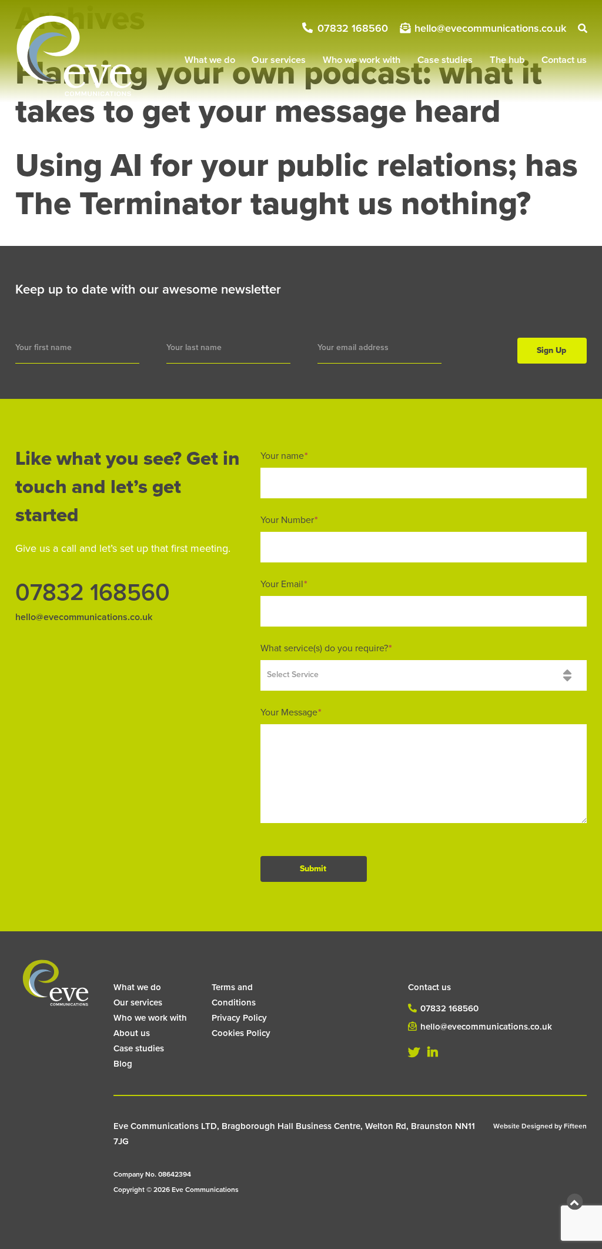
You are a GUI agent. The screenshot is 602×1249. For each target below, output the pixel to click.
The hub (507, 60)
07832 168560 (352, 28)
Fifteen (575, 1126)
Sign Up (551, 350)
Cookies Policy (241, 1033)
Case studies (445, 60)
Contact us (564, 60)
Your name (284, 456)
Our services (279, 60)
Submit (313, 869)
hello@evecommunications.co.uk (490, 28)
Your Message (291, 712)
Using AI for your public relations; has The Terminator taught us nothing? (296, 185)
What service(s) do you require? (326, 648)
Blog (122, 1063)
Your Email (283, 584)
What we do (210, 60)
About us (131, 1033)
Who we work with (361, 60)
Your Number (289, 520)
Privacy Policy (239, 1017)
